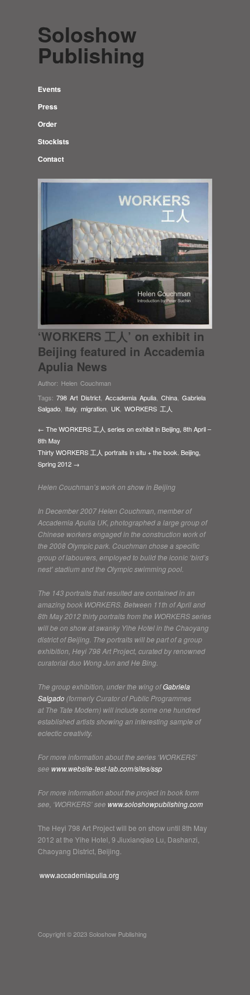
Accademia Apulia (130, 397)
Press (48, 106)
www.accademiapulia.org (78, 875)
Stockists (53, 141)
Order (47, 123)
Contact (51, 158)
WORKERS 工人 (148, 408)
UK (115, 408)
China (169, 397)
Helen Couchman (86, 383)
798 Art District (78, 397)
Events (49, 89)
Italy (70, 408)
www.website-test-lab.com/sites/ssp (107, 768)
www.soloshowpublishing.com (155, 804)
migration (93, 408)
